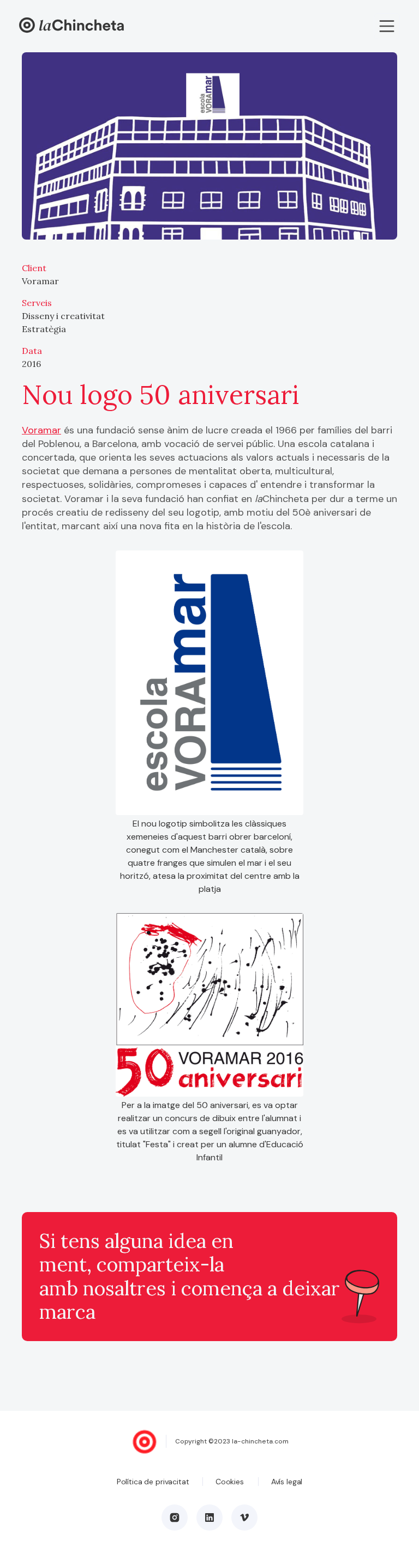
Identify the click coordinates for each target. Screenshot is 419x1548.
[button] (387, 26)
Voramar (41, 430)
